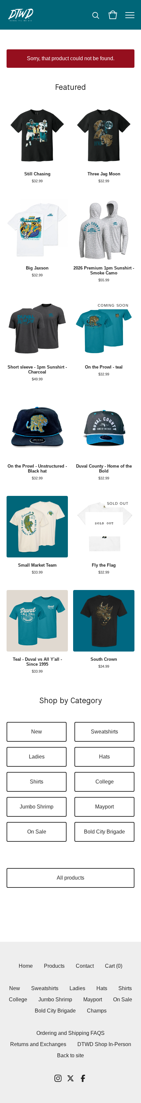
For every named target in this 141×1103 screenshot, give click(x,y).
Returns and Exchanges (38, 1044)
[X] (70, 1078)
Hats (104, 756)
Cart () (113, 966)
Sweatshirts (104, 731)
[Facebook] (83, 1078)
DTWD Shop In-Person (104, 1044)
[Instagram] (58, 1078)
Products (54, 966)
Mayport (104, 806)
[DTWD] (23, 14)
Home (26, 966)
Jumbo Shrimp (36, 806)
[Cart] (112, 14)
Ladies (37, 756)
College (104, 781)
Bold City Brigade (104, 831)
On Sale (36, 831)
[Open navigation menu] (129, 14)
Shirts (36, 781)
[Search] (95, 14)
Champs (97, 1010)
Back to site (70, 1055)
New (36, 731)
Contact (85, 966)
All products (70, 878)
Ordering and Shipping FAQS (70, 1033)
